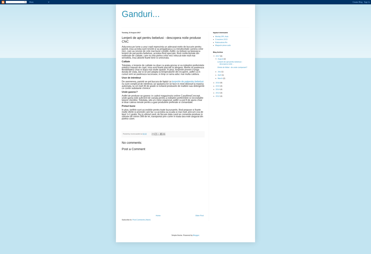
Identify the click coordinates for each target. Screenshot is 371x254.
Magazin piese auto (223, 45)
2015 (218, 86)
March (220, 78)
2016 (218, 83)
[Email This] (153, 134)
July (219, 72)
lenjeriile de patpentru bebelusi (188, 81)
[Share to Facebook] (161, 134)
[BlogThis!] (155, 134)
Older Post (199, 216)
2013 (218, 93)
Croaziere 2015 (221, 39)
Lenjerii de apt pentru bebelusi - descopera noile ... (229, 63)
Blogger (196, 235)
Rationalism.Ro (221, 42)
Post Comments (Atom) (141, 220)
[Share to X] (158, 134)
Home (158, 216)
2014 (218, 89)
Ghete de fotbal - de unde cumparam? (232, 67)
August (221, 59)
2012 (218, 96)
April (220, 75)
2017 (218, 56)
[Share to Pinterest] (164, 134)
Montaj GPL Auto (221, 36)
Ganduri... (141, 14)
